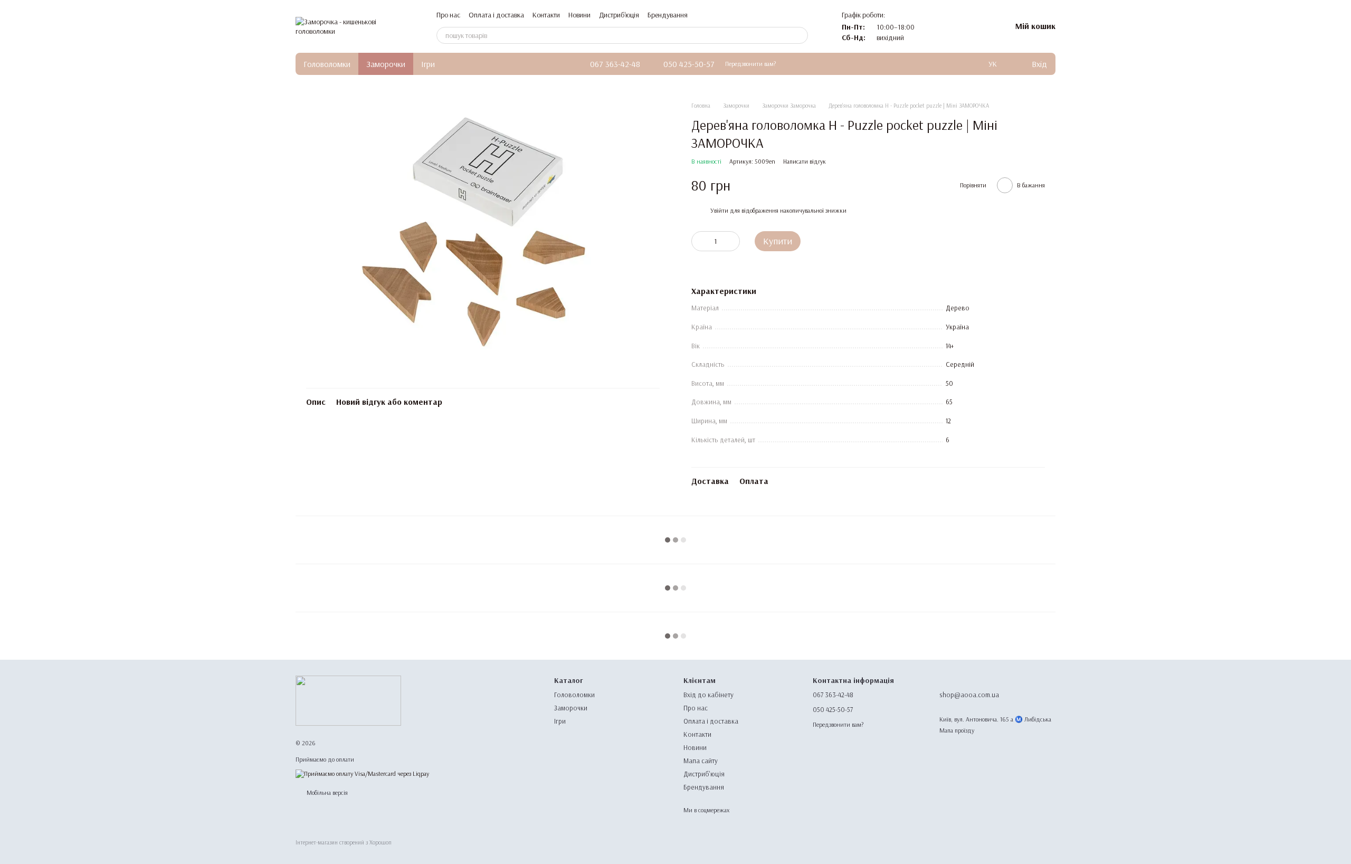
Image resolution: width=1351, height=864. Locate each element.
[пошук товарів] (799, 35)
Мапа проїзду (956, 730)
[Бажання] (975, 26)
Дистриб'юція (619, 15)
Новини (579, 15)
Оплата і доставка (496, 15)
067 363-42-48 (615, 64)
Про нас (448, 15)
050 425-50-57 (689, 64)
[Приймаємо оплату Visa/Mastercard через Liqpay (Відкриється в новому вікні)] (362, 773)
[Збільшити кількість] (732, 241)
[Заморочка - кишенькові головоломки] (348, 700)
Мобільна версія (326, 792)
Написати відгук (804, 161)
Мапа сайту (700, 760)
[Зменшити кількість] (699, 241)
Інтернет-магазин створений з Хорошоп (344, 842)
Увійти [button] (719, 210)
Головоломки (326, 64)
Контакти (546, 15)
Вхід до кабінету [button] (708, 694)
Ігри (428, 64)
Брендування (668, 15)
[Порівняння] (947, 26)
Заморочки (385, 64)
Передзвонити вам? (750, 64)
